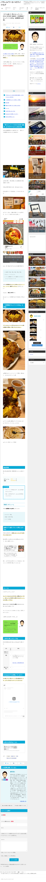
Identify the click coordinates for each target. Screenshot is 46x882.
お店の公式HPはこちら (10, 116)
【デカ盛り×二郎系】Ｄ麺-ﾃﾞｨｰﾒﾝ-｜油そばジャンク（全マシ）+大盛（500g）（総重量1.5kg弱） (37, 263)
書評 (27, 8)
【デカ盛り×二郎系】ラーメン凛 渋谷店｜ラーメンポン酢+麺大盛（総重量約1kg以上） (21, 805)
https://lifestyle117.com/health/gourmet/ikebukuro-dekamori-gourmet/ (16, 551)
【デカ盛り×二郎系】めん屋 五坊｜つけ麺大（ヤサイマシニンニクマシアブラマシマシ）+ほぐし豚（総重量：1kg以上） (37, 273)
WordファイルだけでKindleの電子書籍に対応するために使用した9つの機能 (37, 215)
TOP (2, 8)
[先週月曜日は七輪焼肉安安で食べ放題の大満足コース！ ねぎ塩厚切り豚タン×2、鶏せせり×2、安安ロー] (40, 337)
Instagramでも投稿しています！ (12, 113)
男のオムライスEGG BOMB (11, 758)
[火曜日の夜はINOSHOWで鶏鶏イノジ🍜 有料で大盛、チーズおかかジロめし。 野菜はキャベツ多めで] (33, 322)
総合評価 (7, 102)
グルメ (31, 8)
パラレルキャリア (21, 8)
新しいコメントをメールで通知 (8, 852)
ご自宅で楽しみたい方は (10, 111)
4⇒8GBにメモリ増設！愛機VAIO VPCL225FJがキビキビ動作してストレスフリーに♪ (37, 117)
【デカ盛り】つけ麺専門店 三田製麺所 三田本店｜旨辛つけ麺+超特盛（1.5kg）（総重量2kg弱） (37, 305)
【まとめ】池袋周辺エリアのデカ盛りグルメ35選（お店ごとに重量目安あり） (36, 187)
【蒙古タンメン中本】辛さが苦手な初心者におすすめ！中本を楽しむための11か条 (36, 152)
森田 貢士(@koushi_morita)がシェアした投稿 (14, 715)
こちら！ (39, 83)
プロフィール (14, 8)
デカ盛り (8, 756)
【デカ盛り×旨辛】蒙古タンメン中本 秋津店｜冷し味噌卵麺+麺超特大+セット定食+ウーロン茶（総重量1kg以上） (36, 284)
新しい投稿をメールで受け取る (8, 855)
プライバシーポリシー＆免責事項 (39, 8)
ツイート (31, 354)
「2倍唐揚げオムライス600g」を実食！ (13, 99)
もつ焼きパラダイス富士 (8, 53)
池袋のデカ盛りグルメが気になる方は (13, 105)
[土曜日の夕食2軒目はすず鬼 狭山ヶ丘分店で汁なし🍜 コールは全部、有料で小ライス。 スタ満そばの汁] (40, 322)
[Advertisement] (14, 77)
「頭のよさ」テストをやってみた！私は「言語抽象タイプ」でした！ (36, 199)
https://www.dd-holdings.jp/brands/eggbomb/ (11, 750)
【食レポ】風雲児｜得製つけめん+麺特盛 (8, 805)
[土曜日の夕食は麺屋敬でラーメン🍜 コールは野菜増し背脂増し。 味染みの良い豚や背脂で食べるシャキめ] (33, 330)
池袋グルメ (13, 756)
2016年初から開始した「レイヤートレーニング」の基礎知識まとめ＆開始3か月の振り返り (37, 230)
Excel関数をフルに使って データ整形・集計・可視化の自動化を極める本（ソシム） (37, 54)
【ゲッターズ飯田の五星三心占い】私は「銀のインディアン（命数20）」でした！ (36, 131)
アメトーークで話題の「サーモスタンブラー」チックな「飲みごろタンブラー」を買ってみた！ (36, 176)
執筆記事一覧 (23, 801)
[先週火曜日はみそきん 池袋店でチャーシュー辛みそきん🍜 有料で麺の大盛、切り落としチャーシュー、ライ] (33, 337)
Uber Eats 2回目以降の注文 (18, 662)
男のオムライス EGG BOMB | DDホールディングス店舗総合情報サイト (10, 748)
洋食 (17, 756)
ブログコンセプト (7, 8)
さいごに (7, 108)
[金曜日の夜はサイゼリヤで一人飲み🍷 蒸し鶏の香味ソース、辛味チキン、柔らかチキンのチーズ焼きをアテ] (40, 330)
